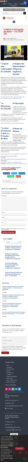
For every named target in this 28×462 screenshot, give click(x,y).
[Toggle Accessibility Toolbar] (25, 3)
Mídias (15, 3)
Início (7, 365)
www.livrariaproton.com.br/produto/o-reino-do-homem (14, 154)
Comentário (4, 195)
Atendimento (13, 5)
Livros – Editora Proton (11, 380)
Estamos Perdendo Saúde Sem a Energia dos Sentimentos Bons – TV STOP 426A (13, 274)
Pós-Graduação (10, 369)
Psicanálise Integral (9, 39)
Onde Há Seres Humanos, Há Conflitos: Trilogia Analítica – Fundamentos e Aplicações (13, 247)
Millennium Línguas (10, 382)
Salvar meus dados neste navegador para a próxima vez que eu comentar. (13, 229)
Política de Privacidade (10, 385)
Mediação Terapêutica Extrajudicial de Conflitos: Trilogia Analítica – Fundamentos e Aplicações (12, 256)
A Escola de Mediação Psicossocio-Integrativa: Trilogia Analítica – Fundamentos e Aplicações (12, 265)
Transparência (9, 372)
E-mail (3, 217)
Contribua (22, 3)
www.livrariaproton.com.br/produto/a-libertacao (12, 123)
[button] (14, 22)
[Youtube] (6, 389)
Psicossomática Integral (18, 39)
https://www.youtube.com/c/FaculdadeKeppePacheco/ (14, 159)
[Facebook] (16, 389)
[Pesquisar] (24, 13)
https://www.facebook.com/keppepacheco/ (17, 163)
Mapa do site (9, 378)
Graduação (9, 367)
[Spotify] (12, 389)
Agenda (4, 3)
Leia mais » (4, 292)
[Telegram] (19, 389)
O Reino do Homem (17, 129)
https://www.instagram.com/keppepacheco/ (11, 162)
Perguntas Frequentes (11, 376)
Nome (3, 212)
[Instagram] (9, 389)
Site (2, 222)
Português (14, 38)
